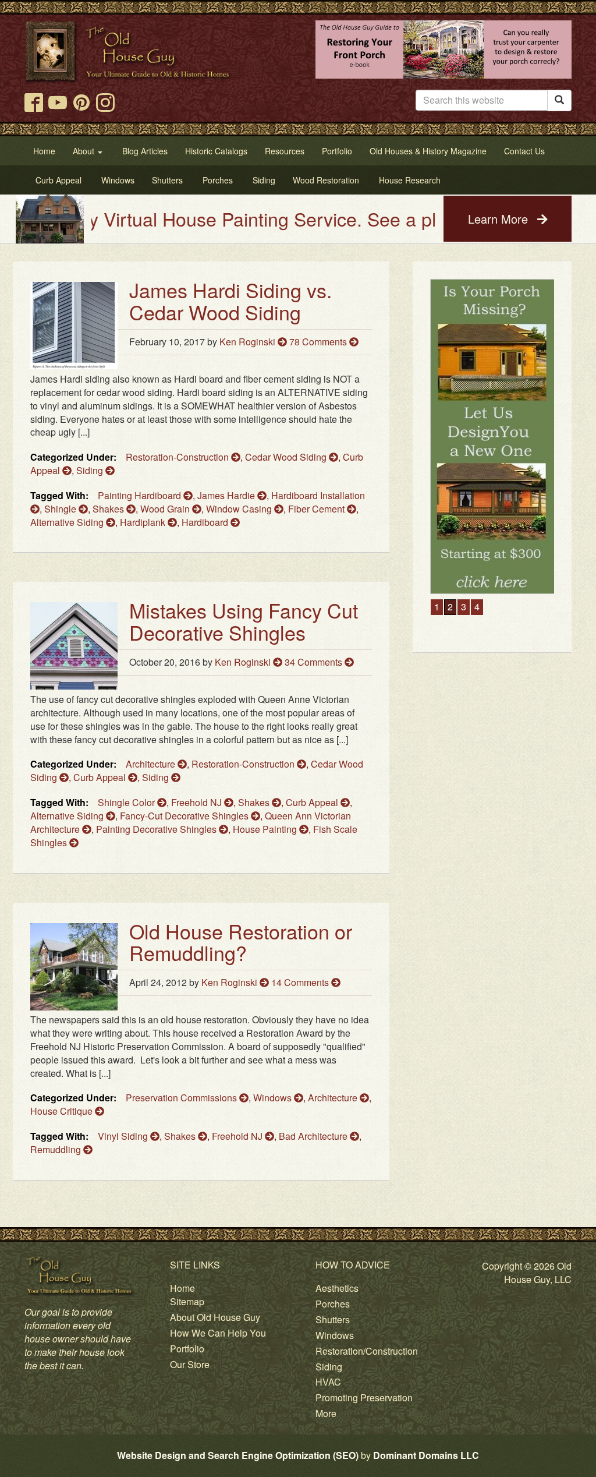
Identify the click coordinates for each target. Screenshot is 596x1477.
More (325, 1413)
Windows (273, 1097)
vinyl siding (124, 1136)
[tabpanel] (492, 436)
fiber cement (317, 508)
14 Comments (301, 982)
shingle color (127, 802)
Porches (332, 1303)
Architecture (152, 764)
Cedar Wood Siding (287, 457)
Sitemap (187, 1301)
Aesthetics (337, 1288)
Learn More (499, 218)
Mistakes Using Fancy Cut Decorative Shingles (243, 621)
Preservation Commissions (182, 1097)
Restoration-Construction (178, 457)
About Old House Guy (215, 1317)
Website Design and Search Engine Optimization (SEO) (238, 1455)
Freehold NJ (197, 802)
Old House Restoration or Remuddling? (240, 942)
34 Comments (315, 662)
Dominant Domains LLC (426, 1455)
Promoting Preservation (364, 1397)
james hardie (227, 495)
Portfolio (187, 1348)
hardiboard (206, 522)
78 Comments (319, 341)
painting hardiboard (140, 495)
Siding (90, 470)
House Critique (62, 1111)
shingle (61, 508)
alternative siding (68, 522)
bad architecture (314, 1136)
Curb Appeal (100, 777)
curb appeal (313, 802)
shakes (109, 508)
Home (182, 1288)
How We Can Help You (218, 1333)
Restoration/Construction (366, 1351)
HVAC (328, 1381)
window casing (240, 508)
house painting (266, 829)
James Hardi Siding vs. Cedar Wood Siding (230, 300)
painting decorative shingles (157, 829)
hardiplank (144, 522)
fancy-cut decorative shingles (185, 815)
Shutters (332, 1319)
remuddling (56, 1149)
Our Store (190, 1364)
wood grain (166, 508)
